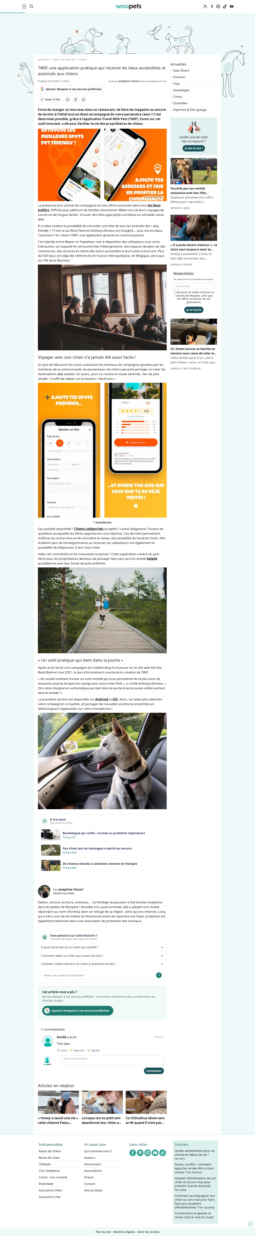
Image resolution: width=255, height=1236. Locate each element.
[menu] (25, 6)
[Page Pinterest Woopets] (140, 1152)
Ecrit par (124, 81)
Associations (93, 1171)
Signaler (95, 1050)
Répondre (78, 1050)
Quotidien (180, 103)
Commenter (154, 1071)
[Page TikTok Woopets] (224, 6)
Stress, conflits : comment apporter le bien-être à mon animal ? (194, 1168)
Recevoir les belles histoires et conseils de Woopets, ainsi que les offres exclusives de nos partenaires (194, 297)
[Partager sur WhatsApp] (68, 99)
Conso (177, 97)
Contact (89, 1184)
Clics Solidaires (49, 1171)
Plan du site (103, 1232)
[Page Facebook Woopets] (212, 6)
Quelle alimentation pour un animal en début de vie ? (195, 1154)
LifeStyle (45, 1164)
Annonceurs (92, 1164)
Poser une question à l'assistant (64, 975)
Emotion (179, 77)
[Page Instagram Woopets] (218, 6)
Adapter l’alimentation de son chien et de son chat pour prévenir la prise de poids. (195, 1184)
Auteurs (89, 1158)
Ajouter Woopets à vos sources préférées (74, 89)
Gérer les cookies (148, 1232)
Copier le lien (52, 99)
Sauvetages (181, 90)
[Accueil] (128, 6)
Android (101, 699)
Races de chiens (50, 1151)
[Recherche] (31, 6)
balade (152, 558)
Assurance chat (49, 1197)
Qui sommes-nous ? (98, 1151)
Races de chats (49, 1158)
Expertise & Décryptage (189, 110)
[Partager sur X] (83, 99)
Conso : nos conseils (53, 1177)
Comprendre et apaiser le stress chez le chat (194, 1215)
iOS (115, 699)
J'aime (64, 1050)
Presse (89, 1177)
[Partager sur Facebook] (75, 99)
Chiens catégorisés (88, 529)
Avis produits (93, 1190)
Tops (176, 84)
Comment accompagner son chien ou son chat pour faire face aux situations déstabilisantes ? (195, 1201)
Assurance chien (50, 1190)
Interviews (46, 1184)
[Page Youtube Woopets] (231, 6)
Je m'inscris (193, 310)
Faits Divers (181, 70)
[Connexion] (205, 6)
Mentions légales (124, 1232)
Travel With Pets (103, 522)
